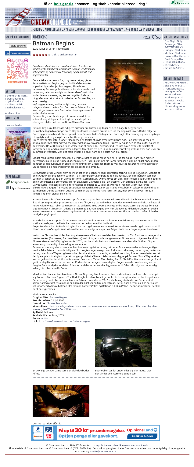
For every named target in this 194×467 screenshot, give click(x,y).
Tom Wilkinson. (68, 309)
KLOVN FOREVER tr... (176, 82)
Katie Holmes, (127, 306)
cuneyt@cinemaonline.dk (107, 445)
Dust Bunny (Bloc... (175, 59)
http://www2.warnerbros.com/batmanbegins (64, 321)
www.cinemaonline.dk (135, 445)
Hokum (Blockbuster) (177, 56)
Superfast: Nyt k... (174, 100)
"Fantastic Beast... (174, 88)
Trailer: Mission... (174, 103)
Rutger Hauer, (111, 306)
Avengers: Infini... (174, 91)
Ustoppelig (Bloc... (175, 62)
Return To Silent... (174, 68)
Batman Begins (58, 297)
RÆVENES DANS (174, 47)
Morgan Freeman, (92, 306)
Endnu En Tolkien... (16, 95)
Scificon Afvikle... (15, 104)
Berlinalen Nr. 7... (15, 107)
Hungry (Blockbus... (175, 50)
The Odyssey (172, 65)
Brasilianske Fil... (15, 98)
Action (44, 318)
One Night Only (173, 41)
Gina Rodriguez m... (175, 106)
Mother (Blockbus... (175, 53)
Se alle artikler (12, 113)
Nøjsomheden (14, 125)
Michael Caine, (73, 306)
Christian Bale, (57, 306)
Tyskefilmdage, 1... (16, 101)
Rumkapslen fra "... (175, 94)
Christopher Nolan (57, 303)
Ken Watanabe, (51, 309)
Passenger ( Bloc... (175, 44)
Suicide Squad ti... (174, 97)
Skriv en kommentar (65, 54)
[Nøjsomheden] (18, 145)
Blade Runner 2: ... (175, 85)
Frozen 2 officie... (174, 109)
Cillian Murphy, (143, 306)
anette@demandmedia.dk (105, 451)
